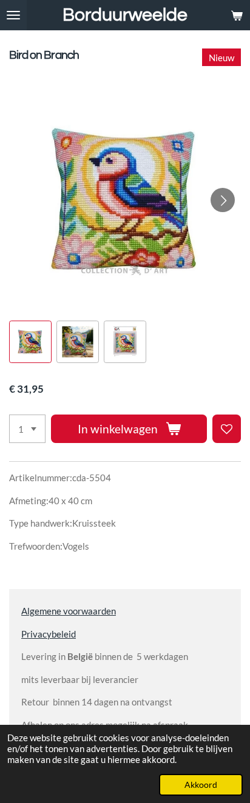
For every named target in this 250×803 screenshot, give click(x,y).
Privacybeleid (48, 633)
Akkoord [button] (200, 785)
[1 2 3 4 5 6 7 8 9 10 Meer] (27, 429)
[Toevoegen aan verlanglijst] (226, 429)
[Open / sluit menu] (13, 15)
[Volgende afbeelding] (223, 200)
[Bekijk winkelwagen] (236, 15)
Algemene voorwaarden (68, 610)
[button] (30, 342)
